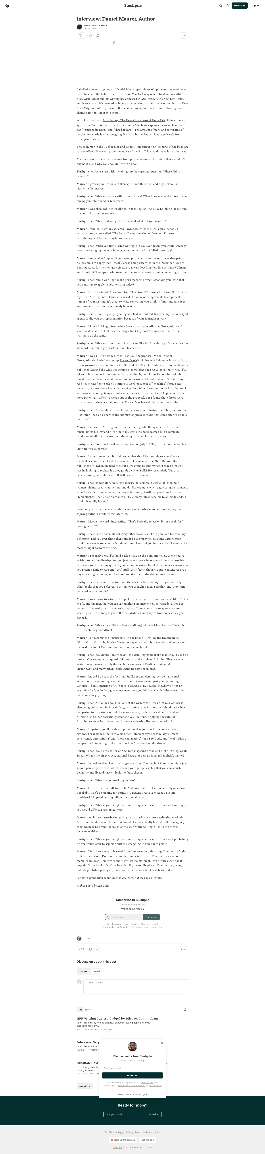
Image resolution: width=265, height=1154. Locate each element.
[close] (161, 1042)
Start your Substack (124, 1139)
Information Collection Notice (131, 1085)
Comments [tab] (84, 971)
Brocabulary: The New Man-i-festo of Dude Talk (134, 120)
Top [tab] (80, 1009)
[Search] (220, 5)
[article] (132, 1025)
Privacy (129, 1132)
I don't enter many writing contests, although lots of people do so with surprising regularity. (114, 1024)
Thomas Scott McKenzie (95, 25)
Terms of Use (147, 1082)
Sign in (255, 5)
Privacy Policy (156, 1085)
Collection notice (151, 1132)
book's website (152, 878)
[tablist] (90, 971)
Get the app (147, 1139)
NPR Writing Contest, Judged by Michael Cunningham (117, 1018)
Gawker (98, 466)
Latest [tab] (88, 1009)
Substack (117, 1147)
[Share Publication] (227, 5)
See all (83, 1086)
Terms (138, 1132)
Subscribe (239, 5)
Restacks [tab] (96, 971)
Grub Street (91, 99)
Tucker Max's (128, 360)
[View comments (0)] (90, 35)
